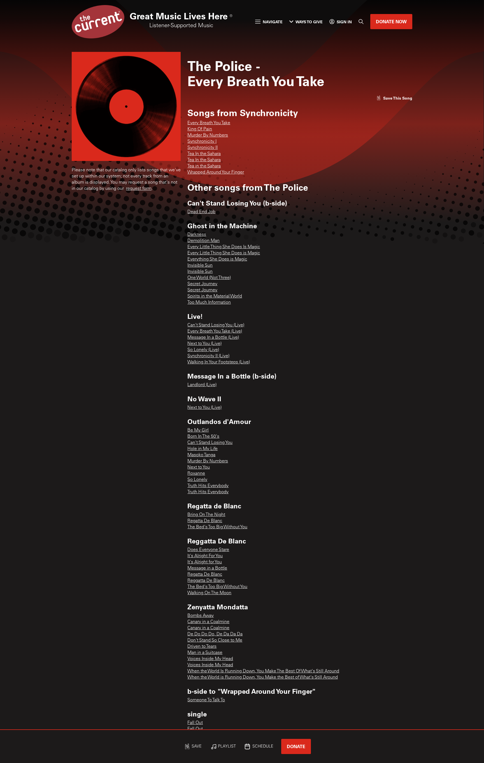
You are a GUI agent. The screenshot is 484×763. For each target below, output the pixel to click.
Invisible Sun (200, 265)
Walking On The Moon (209, 593)
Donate (296, 746)
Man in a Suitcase (204, 653)
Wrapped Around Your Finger (215, 172)
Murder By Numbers (207, 135)
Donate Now (391, 21)
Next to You (198, 467)
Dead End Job (201, 212)
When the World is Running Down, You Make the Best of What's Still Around (262, 677)
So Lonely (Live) (203, 350)
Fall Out (195, 723)
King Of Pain (199, 129)
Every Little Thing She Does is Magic (223, 253)
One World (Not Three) (209, 278)
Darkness (196, 234)
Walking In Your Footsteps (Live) (218, 362)
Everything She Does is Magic (217, 259)
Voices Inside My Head (210, 659)
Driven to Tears (202, 646)
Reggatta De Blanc (206, 580)
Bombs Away (200, 616)
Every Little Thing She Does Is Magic (223, 247)
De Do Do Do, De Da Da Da (215, 634)
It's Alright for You (204, 562)
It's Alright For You (205, 556)
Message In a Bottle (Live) (213, 337)
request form (139, 188)
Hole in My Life (202, 449)
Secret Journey (202, 284)
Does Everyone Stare (208, 550)
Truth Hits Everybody (208, 486)
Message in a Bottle (207, 568)
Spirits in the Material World (214, 296)
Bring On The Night (206, 515)
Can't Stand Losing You (209, 443)
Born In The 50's (203, 436)
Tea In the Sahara (204, 154)
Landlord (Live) (202, 385)
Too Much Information (209, 302)
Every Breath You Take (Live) (214, 331)
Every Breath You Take (208, 123)
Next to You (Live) (204, 344)
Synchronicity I (202, 141)
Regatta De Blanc (204, 521)
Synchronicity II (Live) (208, 356)
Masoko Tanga (201, 455)
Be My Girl (198, 430)
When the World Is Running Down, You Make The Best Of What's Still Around (263, 671)
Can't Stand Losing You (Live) (215, 325)
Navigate (273, 21)
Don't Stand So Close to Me (214, 640)
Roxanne (196, 473)
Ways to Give (309, 21)
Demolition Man (203, 241)
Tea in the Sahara (204, 166)
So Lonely (197, 480)
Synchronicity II (202, 148)
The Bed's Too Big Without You (217, 527)
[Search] (361, 21)
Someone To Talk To (206, 700)
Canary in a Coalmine (208, 622)
